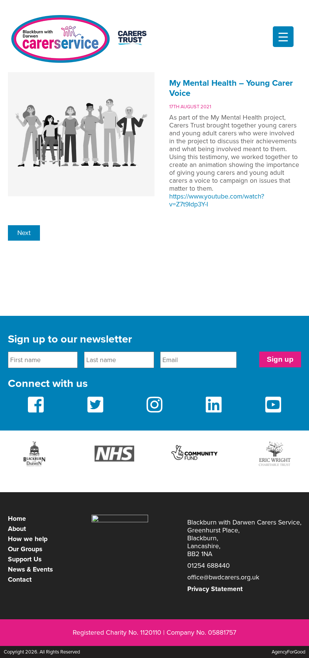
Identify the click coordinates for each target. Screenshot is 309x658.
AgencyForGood (288, 652)
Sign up (280, 359)
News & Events (30, 569)
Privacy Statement (215, 589)
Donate (154, 7)
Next (24, 233)
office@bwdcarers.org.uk (223, 577)
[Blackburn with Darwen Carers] (83, 39)
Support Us (24, 559)
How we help (27, 539)
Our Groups (25, 549)
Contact (20, 580)
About (17, 529)
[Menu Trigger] (283, 36)
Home (17, 519)
